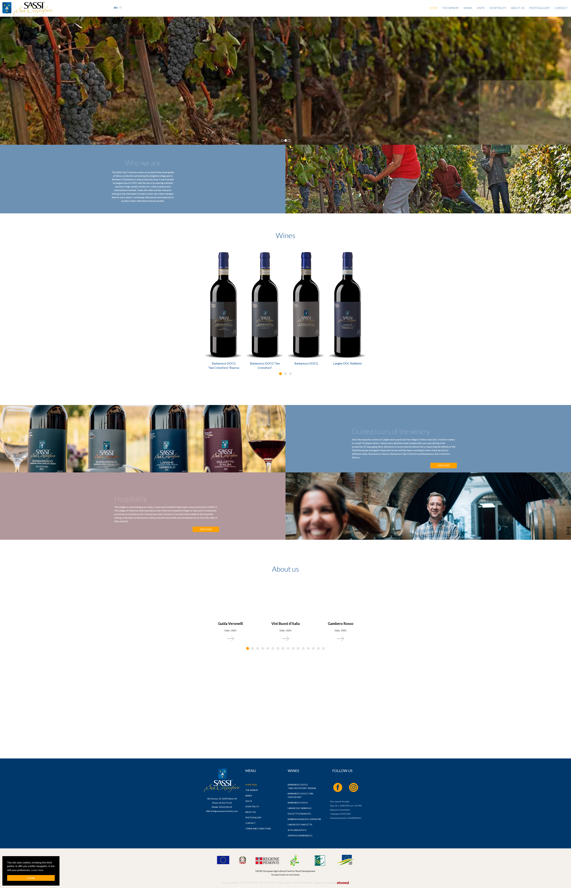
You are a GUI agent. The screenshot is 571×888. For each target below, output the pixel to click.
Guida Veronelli (230, 623)
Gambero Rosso (340, 623)
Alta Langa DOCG (297, 830)
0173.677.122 (225, 802)
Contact (561, 8)
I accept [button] (31, 878)
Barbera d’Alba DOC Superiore (304, 819)
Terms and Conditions (258, 828)
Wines (467, 8)
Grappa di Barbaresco (300, 835)
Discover (443, 465)
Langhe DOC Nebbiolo (347, 363)
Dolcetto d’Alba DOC (299, 813)
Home (433, 8)
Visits (481, 8)
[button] (280, 373)
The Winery (450, 8)
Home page (251, 784)
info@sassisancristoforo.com (224, 811)
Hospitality (498, 8)
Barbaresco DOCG (306, 363)
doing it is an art (525, 109)
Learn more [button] (37, 870)
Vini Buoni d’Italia (285, 623)
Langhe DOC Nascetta (300, 824)
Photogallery (539, 8)
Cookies (287, 882)
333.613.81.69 (225, 807)
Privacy (279, 882)
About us (517, 8)
